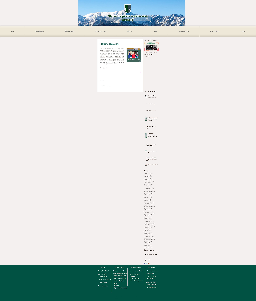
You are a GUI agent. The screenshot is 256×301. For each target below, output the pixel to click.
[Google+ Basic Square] (148, 263)
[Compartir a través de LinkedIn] (107, 68)
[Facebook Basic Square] (144, 263)
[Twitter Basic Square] (146, 263)
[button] (151, 282)
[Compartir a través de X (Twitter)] (103, 68)
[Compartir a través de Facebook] (100, 68)
